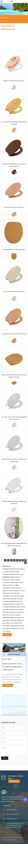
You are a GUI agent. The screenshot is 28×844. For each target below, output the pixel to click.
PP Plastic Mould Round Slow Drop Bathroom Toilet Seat (14, 502)
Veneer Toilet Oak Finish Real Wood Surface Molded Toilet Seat (14, 376)
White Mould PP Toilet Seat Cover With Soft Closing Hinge (14, 460)
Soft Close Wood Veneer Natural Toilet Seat (14, 334)
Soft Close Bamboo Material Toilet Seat (14, 249)
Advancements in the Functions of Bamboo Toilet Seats (12, 666)
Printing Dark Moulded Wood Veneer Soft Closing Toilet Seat (14, 165)
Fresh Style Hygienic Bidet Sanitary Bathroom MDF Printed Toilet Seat (14, 545)
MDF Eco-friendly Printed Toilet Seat (14, 81)
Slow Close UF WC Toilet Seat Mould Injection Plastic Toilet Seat (14, 418)
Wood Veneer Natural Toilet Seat (14, 207)
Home (2, 18)
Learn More (8, 685)
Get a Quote (14, 781)
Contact (7, 634)
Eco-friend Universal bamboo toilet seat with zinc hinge (14, 123)
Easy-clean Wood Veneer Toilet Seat (14, 292)
